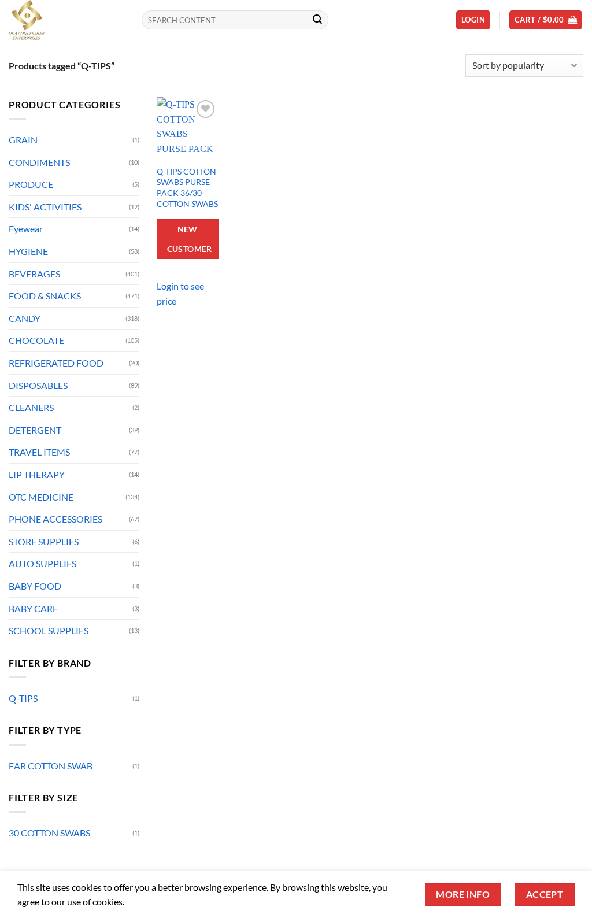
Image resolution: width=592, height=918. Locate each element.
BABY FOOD (35, 585)
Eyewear (26, 228)
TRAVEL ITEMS (39, 451)
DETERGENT (35, 429)
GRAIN (23, 139)
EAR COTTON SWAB (50, 765)
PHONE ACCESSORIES (55, 518)
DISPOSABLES (38, 385)
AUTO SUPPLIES (42, 563)
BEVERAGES (34, 273)
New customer (189, 239)
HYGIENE (28, 251)
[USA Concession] (66, 20)
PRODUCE (31, 184)
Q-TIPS (23, 698)
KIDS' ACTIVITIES (45, 206)
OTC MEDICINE (41, 496)
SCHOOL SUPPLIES (48, 630)
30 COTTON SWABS (49, 832)
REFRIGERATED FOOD (56, 362)
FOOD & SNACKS (45, 295)
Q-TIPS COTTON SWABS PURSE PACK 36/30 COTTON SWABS (187, 187)
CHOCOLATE (36, 340)
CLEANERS (31, 407)
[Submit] (317, 20)
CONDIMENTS (39, 162)
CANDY (24, 318)
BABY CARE (33, 608)
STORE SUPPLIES (44, 541)
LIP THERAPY (37, 474)
